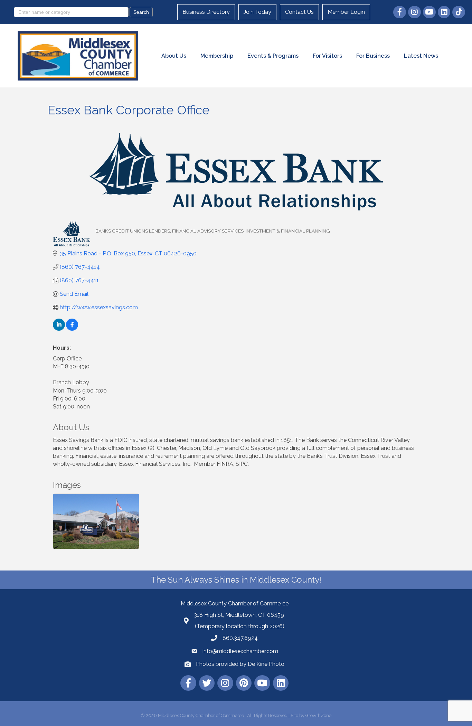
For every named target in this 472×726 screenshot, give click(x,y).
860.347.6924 (240, 638)
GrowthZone (318, 715)
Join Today (257, 12)
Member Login (346, 12)
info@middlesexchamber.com (240, 651)
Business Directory (206, 12)
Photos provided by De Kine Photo (240, 664)
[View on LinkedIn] (59, 329)
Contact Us (299, 12)
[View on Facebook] (72, 329)
